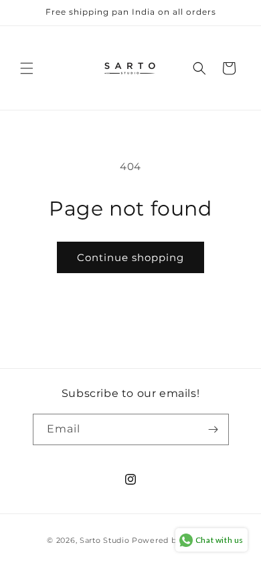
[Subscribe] (213, 429)
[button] (26, 68)
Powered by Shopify (173, 540)
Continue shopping (130, 257)
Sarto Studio (104, 540)
